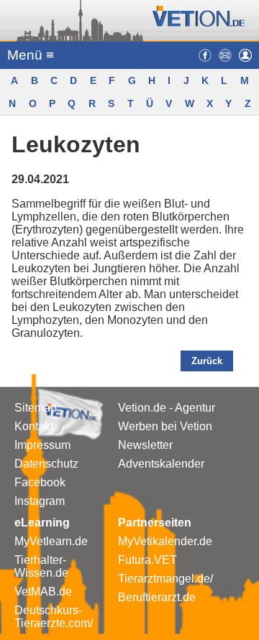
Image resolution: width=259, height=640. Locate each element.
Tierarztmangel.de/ (165, 578)
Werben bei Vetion (165, 426)
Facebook (39, 482)
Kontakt (33, 426)
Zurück (206, 361)
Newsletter (145, 445)
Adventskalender (161, 464)
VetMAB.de (43, 591)
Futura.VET (147, 560)
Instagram (39, 501)
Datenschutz (46, 464)
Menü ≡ (30, 54)
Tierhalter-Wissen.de (41, 566)
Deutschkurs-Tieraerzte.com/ (53, 616)
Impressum (42, 445)
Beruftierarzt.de (157, 597)
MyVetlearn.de (51, 541)
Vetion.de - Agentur (166, 408)
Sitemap (35, 408)
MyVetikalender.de (165, 541)
